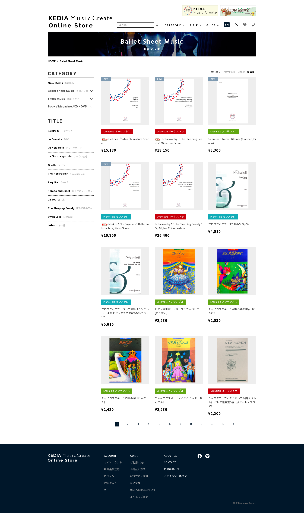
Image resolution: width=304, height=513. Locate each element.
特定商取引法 (171, 469)
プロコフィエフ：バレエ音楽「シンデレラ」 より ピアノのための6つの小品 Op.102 (125, 313)
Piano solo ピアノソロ (116, 217)
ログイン (109, 476)
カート (108, 490)
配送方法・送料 (139, 476)
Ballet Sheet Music (71, 61)
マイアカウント (113, 462)
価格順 (241, 72)
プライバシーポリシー (177, 475)
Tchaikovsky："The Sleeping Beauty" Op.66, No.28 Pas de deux (178, 226)
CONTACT (170, 462)
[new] (125, 101)
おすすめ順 (229, 72)
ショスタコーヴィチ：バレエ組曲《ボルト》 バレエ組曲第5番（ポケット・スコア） (232, 402)
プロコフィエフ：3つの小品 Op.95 (228, 224)
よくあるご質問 (139, 496)
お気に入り (110, 483)
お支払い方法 (137, 469)
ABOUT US (170, 455)
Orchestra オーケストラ (117, 132)
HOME (52, 61)
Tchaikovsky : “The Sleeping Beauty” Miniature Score (178, 141)
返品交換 (135, 483)
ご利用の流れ (137, 462)
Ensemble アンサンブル (223, 132)
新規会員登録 (111, 469)
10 (223, 424)
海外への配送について (143, 490)
